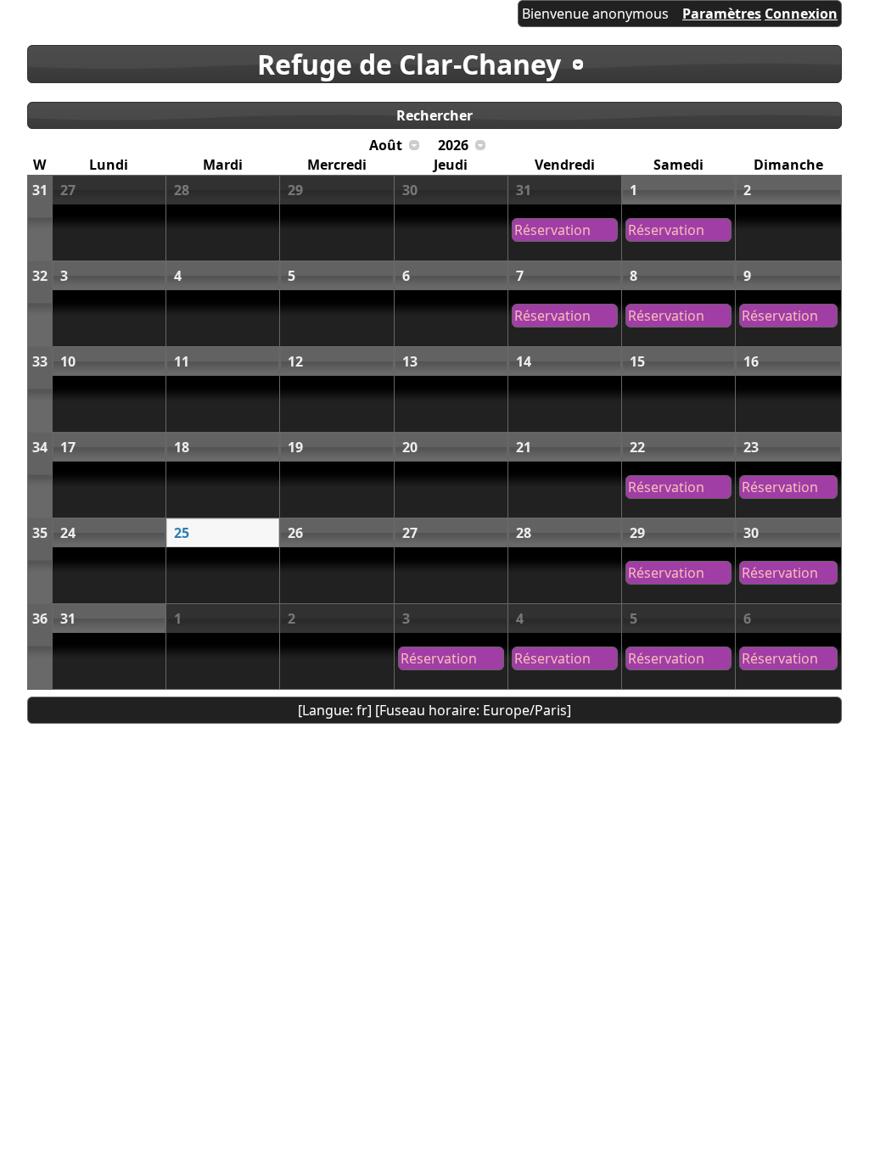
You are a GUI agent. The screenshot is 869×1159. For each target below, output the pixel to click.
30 (410, 190)
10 (68, 361)
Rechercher (434, 115)
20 (410, 447)
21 (523, 447)
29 (295, 190)
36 (40, 618)
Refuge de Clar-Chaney (409, 64)
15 (637, 361)
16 (751, 361)
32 (40, 275)
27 (68, 190)
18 (181, 447)
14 (523, 361)
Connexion (801, 13)
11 (181, 361)
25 (181, 533)
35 (40, 533)
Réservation (552, 230)
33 (40, 361)
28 (181, 190)
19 (295, 447)
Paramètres (721, 13)
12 (295, 361)
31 (40, 190)
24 (68, 533)
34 (40, 447)
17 (68, 447)
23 (751, 447)
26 (295, 533)
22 (637, 447)
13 (410, 361)
